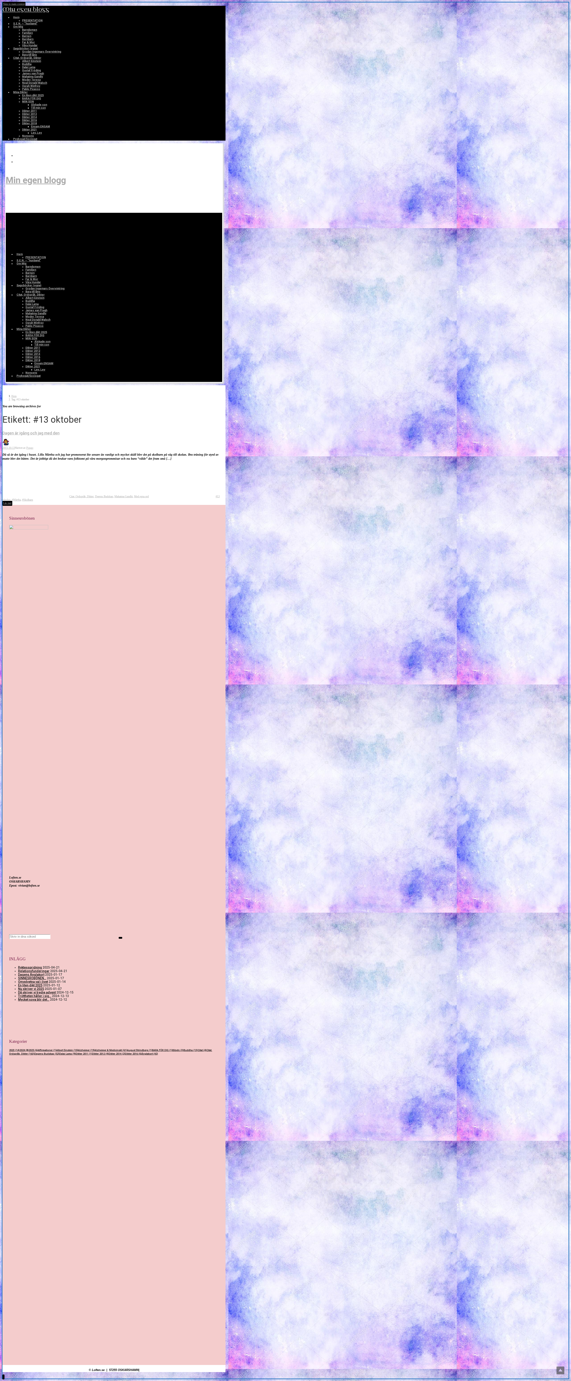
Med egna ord (141, 496)
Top (560, 1370)
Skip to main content (14, 4)
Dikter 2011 (84, 1053)
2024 (24, 1050)
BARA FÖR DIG (162, 1050)
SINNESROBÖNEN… (32, 978)
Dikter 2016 (133, 1053)
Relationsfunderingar (34, 971)
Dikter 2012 (100, 1053)
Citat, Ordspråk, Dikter (81, 496)
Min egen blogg (25, 9)
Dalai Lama (67, 1053)
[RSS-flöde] (17, 155)
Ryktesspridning (30, 967)
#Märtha (16, 499)
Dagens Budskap (104, 496)
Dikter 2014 (117, 1053)
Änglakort (150, 1053)
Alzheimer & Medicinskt (111, 1050)
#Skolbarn (27, 499)
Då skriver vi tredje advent (37, 992)
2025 (33, 1050)
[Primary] (41, 232)
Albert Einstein (67, 1050)
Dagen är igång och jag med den (31, 433)
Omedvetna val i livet (33, 982)
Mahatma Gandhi (123, 496)
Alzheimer (86, 1050)
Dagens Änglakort (31, 974)
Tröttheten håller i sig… (34, 996)
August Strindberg (139, 1050)
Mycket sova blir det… (33, 999)
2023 (14, 1050)
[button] (3, 1377)
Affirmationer (47, 1050)
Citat (202, 1050)
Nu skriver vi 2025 (31, 989)
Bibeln (178, 1050)
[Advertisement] (114, 1100)
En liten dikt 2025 (30, 985)
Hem (14, 396)
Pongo (29, 447)
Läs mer (7, 503)
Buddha (191, 1050)
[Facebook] (17, 161)
